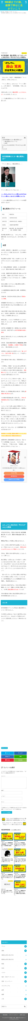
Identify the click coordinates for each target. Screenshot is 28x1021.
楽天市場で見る (14, 476)
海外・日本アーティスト (8, 977)
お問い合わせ (22, 1014)
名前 (2, 790)
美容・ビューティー (7, 981)
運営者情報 (5, 1014)
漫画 (3, 950)
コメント (3, 776)
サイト (2, 801)
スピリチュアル (6, 985)
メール (3, 796)
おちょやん (5, 747)
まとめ (5, 149)
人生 (3, 998)
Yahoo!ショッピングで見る (14, 479)
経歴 (6, 143)
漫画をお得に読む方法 (8, 955)
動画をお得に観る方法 (8, 959)
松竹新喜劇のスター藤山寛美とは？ (12, 139)
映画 (3, 963)
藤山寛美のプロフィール (11, 141)
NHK (3, 968)
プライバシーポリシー (13, 1014)
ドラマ (3, 972)
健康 (3, 994)
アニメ (3, 946)
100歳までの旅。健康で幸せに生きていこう (14, 5)
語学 (3, 990)
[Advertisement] (14, 33)
